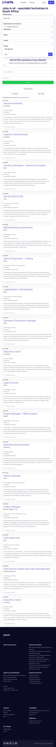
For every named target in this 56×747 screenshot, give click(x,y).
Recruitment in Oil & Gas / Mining (37, 661)
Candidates (23, 2)
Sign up (51, 2)
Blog (4, 716)
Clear (5, 54)
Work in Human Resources (10, 679)
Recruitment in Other (34, 663)
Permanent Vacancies (34, 679)
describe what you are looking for (12, 23)
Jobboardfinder (7, 729)
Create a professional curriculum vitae (39, 710)
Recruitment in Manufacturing (36, 657)
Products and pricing (34, 723)
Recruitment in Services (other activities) (39, 665)
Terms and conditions (24, 97)
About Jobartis (7, 710)
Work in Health (7, 681)
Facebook (15, 93)
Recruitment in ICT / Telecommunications (39, 655)
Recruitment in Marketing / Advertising (39, 659)
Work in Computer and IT (9, 677)
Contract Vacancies (34, 677)
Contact (5, 712)
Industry (5, 35)
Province (5, 46)
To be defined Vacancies (35, 683)
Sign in (44, 2)
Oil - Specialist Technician (9, 126)
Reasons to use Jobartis (35, 721)
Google (42, 93)
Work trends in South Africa (10, 690)
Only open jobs (9, 49)
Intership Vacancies (34, 675)
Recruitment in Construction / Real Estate (39, 651)
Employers (32, 2)
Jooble (5, 731)
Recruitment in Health (34, 653)
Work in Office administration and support (14, 675)
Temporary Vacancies (34, 681)
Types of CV (32, 714)
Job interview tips (33, 712)
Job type (5, 40)
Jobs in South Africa (8, 688)
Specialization (7, 29)
